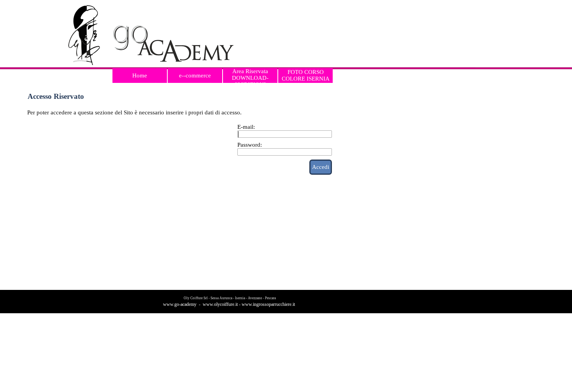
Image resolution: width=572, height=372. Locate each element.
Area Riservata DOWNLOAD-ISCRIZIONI (250, 78)
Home (139, 75)
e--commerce (195, 75)
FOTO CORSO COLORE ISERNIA (306, 75)
